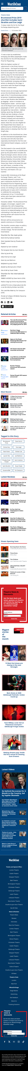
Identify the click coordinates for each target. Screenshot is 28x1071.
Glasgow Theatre (14, 877)
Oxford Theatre (14, 966)
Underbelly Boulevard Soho (18, 548)
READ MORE (20, 629)
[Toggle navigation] (1, 3)
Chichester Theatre (14, 887)
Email (5, 609)
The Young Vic (14, 575)
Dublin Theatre (14, 873)
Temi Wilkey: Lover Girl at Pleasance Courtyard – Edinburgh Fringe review (14, 725)
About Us (14, 1001)
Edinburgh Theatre (14, 891)
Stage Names (14, 990)
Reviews (14, 918)
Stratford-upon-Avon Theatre (14, 904)
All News (14, 973)
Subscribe (14, 619)
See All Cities (14, 908)
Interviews (14, 922)
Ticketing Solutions (14, 1004)
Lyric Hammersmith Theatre (18, 561)
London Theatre (14, 870)
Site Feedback (14, 997)
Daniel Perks (4, 30)
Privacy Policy (10, 1065)
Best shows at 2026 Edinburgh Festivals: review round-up (14, 695)
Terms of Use (18, 1065)
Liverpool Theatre (14, 898)
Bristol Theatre (14, 939)
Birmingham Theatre (14, 884)
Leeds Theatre (14, 894)
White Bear (13, 555)
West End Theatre (14, 925)
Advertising (14, 994)
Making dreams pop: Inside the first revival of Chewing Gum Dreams (14, 754)
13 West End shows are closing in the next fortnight (14, 665)
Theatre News (5, 15)
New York (14, 984)
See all (24, 314)
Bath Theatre (14, 880)
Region (6, 614)
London (14, 980)
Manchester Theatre (14, 901)
